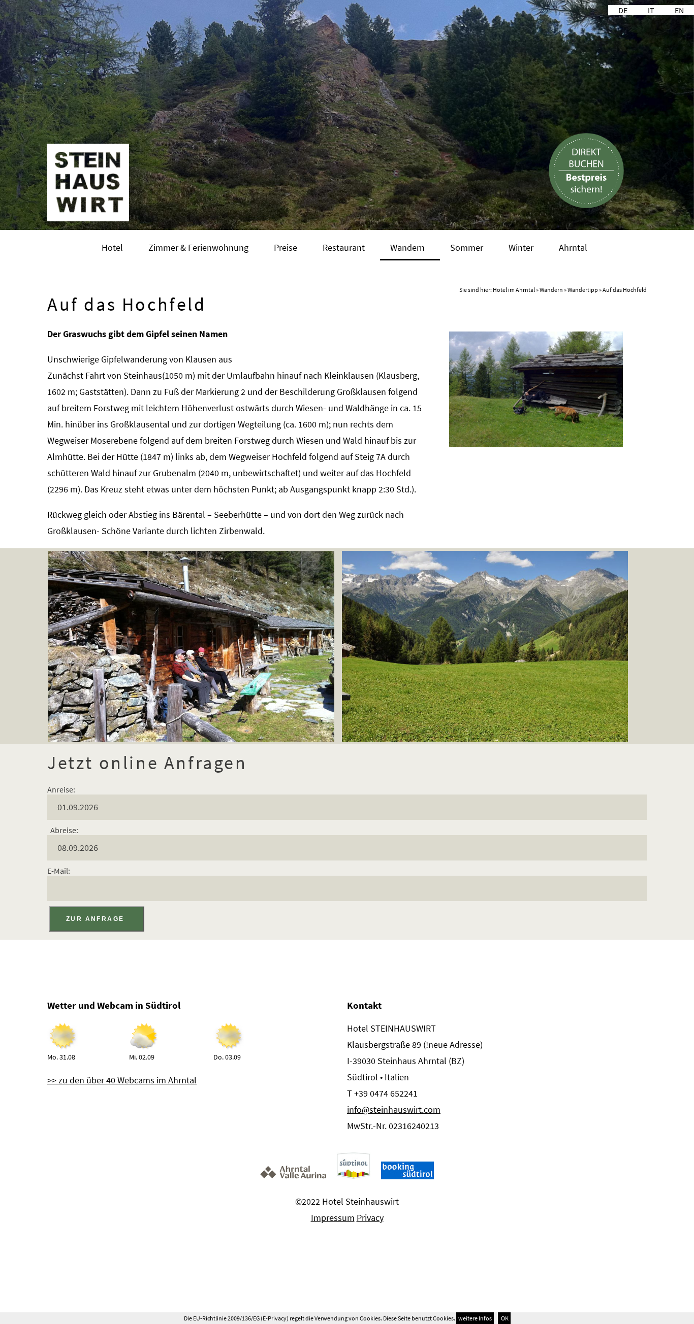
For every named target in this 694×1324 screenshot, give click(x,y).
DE (622, 10)
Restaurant (344, 247)
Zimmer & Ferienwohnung (198, 247)
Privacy (370, 1217)
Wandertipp (582, 289)
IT (651, 10)
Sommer (466, 247)
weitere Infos (475, 1318)
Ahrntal (573, 247)
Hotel (112, 247)
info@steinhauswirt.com (393, 1109)
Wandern (407, 247)
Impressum (333, 1217)
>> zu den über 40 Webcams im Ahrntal (122, 1080)
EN (679, 10)
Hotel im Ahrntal (514, 289)
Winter (521, 247)
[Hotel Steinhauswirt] (88, 218)
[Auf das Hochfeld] (536, 444)
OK (504, 1318)
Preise (285, 247)
